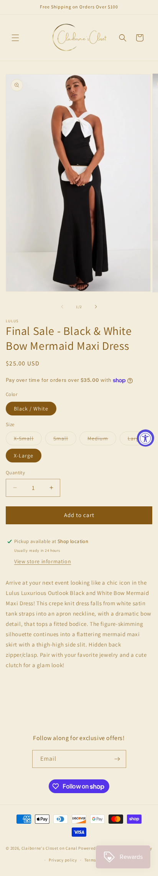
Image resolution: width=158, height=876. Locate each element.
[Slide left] (62, 306)
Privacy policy (63, 860)
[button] (15, 37)
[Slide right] (95, 306)
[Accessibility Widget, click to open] (145, 438)
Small (64, 440)
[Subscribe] (117, 759)
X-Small (28, 440)
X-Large (23, 455)
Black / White (31, 408)
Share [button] (20, 688)
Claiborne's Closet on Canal (49, 848)
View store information (42, 561)
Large (139, 440)
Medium (101, 440)
